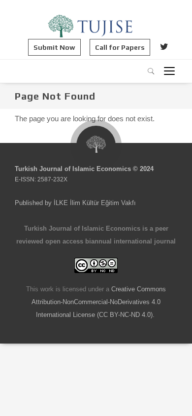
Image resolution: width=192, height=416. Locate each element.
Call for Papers (120, 47)
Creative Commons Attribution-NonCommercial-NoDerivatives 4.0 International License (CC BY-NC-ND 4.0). (99, 301)
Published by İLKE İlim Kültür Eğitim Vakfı (75, 203)
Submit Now (54, 47)
